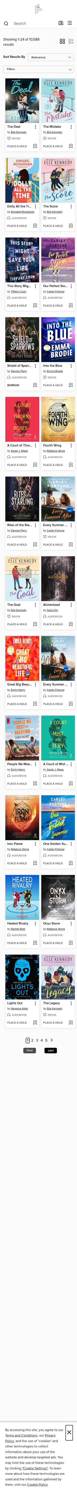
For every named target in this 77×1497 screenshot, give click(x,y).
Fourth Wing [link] (52, 446)
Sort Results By (14, 57)
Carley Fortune (55, 291)
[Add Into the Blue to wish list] (70, 385)
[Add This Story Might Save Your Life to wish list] (35, 306)
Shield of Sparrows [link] (20, 366)
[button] (62, 43)
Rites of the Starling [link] (20, 525)
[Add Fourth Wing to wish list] (70, 465)
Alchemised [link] (51, 605)
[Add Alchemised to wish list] (70, 624)
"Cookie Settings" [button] (35, 1468)
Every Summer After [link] (56, 525)
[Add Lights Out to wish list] (35, 1023)
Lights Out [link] (14, 1003)
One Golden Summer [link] (56, 844)
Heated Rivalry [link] (17, 924)
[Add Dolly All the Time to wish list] (35, 226)
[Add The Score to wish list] (70, 226)
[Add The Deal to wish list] (35, 146)
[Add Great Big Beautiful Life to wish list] (35, 704)
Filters (11, 69)
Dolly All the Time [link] (20, 206)
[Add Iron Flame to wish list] (35, 863)
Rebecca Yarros (56, 451)
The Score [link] (50, 206)
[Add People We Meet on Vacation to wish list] (35, 784)
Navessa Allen (19, 1008)
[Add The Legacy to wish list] (70, 1023)
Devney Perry (19, 371)
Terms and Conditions (21, 1435)
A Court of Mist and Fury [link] (56, 764)
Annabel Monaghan (22, 212)
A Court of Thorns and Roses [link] (20, 446)
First (30, 1050)
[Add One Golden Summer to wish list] (70, 863)
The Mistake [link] (52, 127)
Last (50, 1050)
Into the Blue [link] (52, 366)
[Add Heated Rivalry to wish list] (35, 943)
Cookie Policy (37, 1484)
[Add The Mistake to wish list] (70, 146)
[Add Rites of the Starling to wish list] (35, 545)
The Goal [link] (14, 605)
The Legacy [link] (51, 1003)
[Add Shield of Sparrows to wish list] (35, 385)
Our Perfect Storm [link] (56, 286)
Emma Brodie (55, 371)
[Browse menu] (70, 23)
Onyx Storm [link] (51, 924)
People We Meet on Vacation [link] (20, 764)
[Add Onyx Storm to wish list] (70, 943)
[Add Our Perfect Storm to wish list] (70, 306)
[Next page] (51, 1040)
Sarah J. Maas (19, 451)
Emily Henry (18, 690)
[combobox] (29, 23)
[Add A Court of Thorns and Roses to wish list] (35, 465)
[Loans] (61, 24)
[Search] (6, 23)
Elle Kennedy (18, 132)
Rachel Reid (18, 929)
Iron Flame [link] (14, 844)
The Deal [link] (13, 127)
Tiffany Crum (18, 291)
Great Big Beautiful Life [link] (20, 685)
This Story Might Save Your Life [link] (20, 286)
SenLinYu (52, 610)
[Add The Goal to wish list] (35, 624)
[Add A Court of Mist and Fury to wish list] (70, 784)
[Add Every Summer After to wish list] (70, 545)
